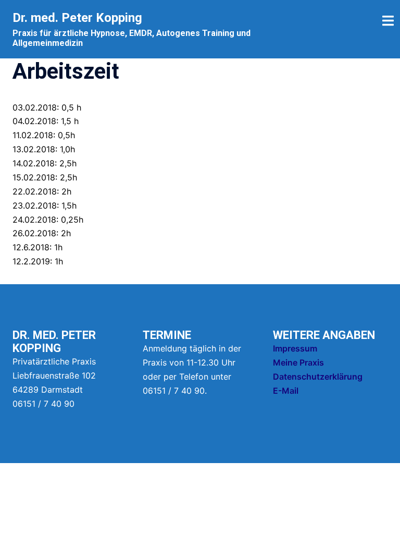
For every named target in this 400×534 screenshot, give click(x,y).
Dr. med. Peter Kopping (77, 17)
